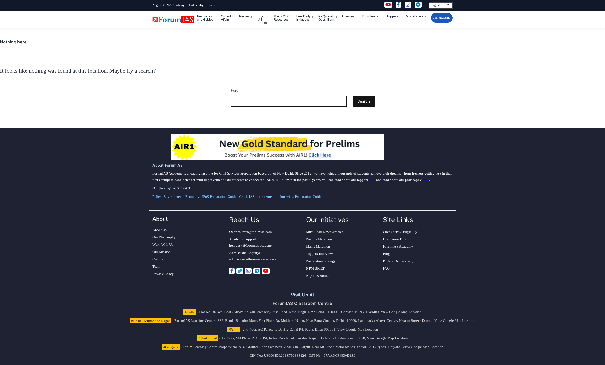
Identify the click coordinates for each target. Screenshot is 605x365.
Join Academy (441, 17)
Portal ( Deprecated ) (398, 261)
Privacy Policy (163, 274)
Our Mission (161, 252)
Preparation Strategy (321, 261)
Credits (157, 259)
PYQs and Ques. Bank (326, 18)
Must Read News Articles (324, 232)
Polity (156, 196)
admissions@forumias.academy (252, 259)
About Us (159, 230)
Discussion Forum (396, 239)
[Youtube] (266, 271)
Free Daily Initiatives (303, 18)
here (372, 180)
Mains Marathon (318, 246)
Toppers (392, 16)
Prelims (244, 16)
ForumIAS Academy (398, 246)
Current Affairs (226, 18)
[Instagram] (248, 271)
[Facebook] (232, 271)
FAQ (386, 268)
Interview (348, 16)
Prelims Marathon (319, 239)
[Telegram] (256, 271)
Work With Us (162, 244)
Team (156, 266)
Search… (236, 90)
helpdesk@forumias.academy (251, 245)
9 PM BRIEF (315, 268)
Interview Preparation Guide (301, 196)
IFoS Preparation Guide (219, 196)
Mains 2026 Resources (282, 18)
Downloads (370, 16)
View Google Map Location (401, 312)
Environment (173, 196)
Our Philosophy (164, 237)
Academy (179, 5)
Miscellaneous (416, 16)
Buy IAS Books (262, 20)
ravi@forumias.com (257, 232)
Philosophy (196, 5)
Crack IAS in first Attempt (258, 196)
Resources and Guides (205, 18)
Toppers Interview (319, 254)
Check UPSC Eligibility (400, 232)
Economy (192, 196)
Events (212, 5)
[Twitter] (239, 271)
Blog (386, 254)
